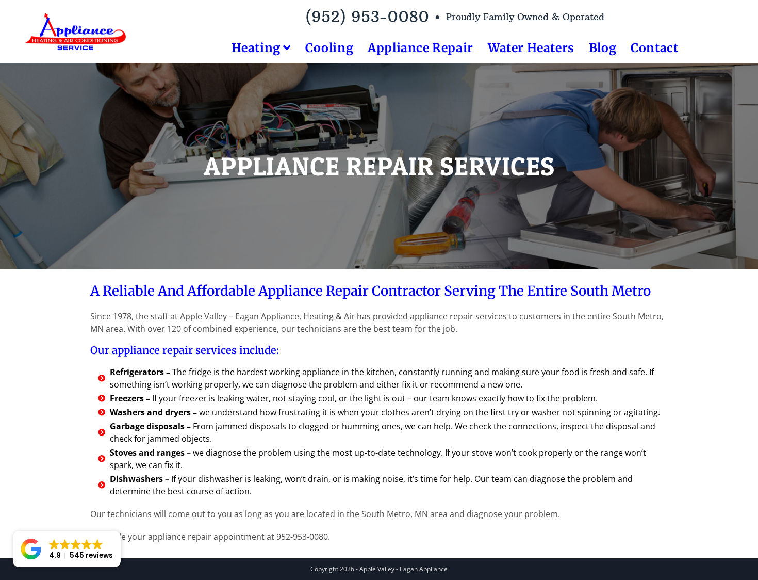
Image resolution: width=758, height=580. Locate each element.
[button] (67, 549)
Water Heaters (531, 47)
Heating (258, 47)
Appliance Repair (420, 47)
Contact (654, 47)
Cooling (329, 47)
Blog (602, 47)
